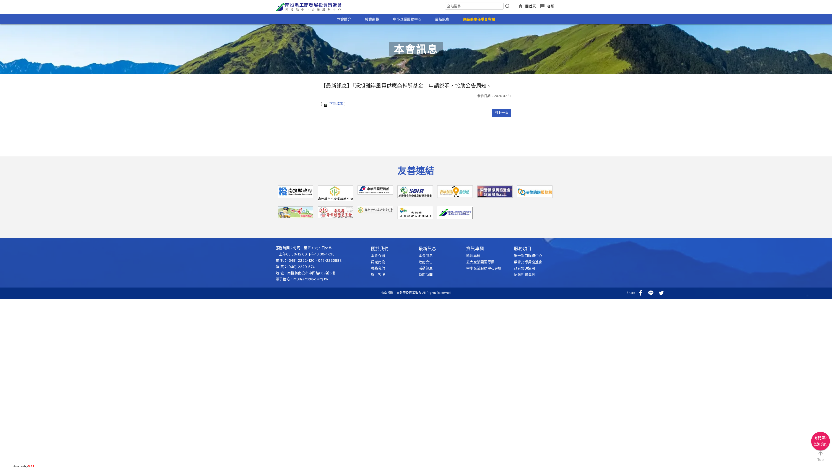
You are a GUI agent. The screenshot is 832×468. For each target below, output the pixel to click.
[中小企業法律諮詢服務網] (534, 193)
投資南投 (372, 19)
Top (820, 459)
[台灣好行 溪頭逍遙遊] (295, 214)
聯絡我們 (378, 268)
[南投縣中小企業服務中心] (335, 195)
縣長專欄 (473, 256)
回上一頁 (501, 112)
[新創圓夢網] (455, 193)
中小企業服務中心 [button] (407, 19)
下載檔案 (336, 103)
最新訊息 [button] (442, 19)
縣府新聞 (426, 274)
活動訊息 (426, 268)
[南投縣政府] (295, 193)
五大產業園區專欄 (480, 262)
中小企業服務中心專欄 (484, 268)
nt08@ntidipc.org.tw (310, 279)
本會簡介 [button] (344, 19)
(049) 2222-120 (300, 260)
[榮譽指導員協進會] (495, 193)
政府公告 (426, 262)
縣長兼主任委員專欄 (479, 19)
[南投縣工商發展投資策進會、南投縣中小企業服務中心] (455, 212)
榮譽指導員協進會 (528, 262)
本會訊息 (426, 256)
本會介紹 (378, 256)
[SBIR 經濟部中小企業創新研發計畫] (415, 193)
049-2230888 (330, 260)
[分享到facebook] (640, 293)
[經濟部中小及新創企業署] (375, 209)
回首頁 (530, 6)
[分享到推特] (661, 293)
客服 (550, 6)
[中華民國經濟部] (375, 191)
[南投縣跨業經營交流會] (335, 214)
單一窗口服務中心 (528, 256)
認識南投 (378, 262)
